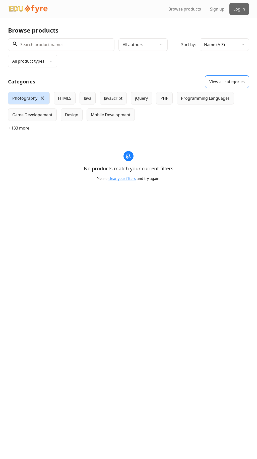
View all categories (227, 81)
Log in (239, 9)
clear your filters (122, 178)
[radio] (29, 98)
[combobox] (143, 44)
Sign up (217, 9)
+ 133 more (18, 128)
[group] (128, 106)
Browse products (184, 9)
